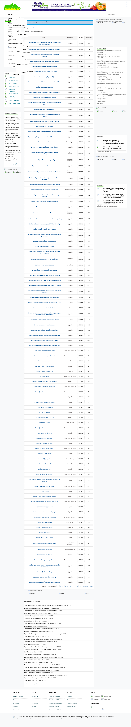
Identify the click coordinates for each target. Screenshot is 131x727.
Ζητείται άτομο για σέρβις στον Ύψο (44, 77)
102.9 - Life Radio (14, 100)
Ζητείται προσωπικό (44, 412)
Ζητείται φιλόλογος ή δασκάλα (44, 507)
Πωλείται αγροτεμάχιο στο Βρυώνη (44, 417)
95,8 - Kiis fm (13, 83)
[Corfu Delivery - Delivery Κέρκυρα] (91, 707)
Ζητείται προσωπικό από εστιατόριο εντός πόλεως (44, 61)
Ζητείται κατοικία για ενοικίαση (44, 474)
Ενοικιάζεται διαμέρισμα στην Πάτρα (45, 351)
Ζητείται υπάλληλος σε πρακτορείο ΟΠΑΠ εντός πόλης (44, 224)
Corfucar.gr (34, 706)
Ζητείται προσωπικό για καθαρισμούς (44, 325)
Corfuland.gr (35, 696)
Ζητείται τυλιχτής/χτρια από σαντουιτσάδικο (44, 66)
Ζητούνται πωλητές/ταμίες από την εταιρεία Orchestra (44, 49)
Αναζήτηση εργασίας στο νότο (44, 443)
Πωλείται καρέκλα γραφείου (44, 522)
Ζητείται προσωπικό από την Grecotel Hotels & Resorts (45, 285)
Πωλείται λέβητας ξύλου (44, 459)
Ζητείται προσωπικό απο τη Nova (44, 246)
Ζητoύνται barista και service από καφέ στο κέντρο (44, 297)
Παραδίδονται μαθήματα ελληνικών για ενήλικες (44, 190)
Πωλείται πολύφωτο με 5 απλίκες (45, 527)
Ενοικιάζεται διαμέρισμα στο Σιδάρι (44, 392)
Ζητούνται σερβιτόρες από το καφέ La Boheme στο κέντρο (44, 137)
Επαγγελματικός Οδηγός (55, 709)
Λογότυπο (15, 706)
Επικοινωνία (16, 709)
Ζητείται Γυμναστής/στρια (45, 433)
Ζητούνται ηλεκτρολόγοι (44, 453)
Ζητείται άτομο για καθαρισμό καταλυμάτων (44, 270)
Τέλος (91, 586)
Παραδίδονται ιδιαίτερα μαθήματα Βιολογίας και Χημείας (44, 582)
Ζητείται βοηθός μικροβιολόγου (44, 87)
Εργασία (70, 43)
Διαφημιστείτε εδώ (71, 706)
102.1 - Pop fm (13, 97)
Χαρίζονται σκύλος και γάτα (44, 464)
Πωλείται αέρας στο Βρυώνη (44, 555)
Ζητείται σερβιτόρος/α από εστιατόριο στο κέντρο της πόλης (45, 219)
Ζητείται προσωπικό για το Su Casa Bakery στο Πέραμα (45, 280)
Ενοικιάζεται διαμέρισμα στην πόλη (45, 160)
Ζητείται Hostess (44, 491)
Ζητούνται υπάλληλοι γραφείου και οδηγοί (45, 71)
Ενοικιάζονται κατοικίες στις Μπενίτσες (44, 213)
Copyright (69, 696)
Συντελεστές (16, 703)
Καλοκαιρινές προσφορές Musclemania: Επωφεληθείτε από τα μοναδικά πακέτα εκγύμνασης (113, 142)
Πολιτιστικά (100, 103)
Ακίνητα (70, 153)
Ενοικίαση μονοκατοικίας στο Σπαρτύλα (44, 356)
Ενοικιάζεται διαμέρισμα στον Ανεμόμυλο (44, 517)
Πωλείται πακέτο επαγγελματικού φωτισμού (44, 543)
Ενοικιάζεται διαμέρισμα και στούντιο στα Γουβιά (44, 501)
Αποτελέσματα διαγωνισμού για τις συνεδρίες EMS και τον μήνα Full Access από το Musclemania (114, 196)
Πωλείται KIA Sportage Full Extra (45, 371)
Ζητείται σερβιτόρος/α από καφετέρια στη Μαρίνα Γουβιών (44, 131)
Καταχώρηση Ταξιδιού (54, 706)
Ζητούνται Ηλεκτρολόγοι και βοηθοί (44, 366)
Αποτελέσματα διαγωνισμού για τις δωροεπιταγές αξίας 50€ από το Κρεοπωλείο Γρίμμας (114, 202)
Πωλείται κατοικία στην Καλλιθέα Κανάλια (44, 308)
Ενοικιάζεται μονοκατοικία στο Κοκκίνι (44, 386)
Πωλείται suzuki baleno (44, 361)
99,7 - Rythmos (13, 93)
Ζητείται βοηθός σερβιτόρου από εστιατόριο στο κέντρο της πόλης (42, 634)
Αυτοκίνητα (70, 265)
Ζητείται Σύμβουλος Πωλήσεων (44, 407)
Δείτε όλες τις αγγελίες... (12, 164)
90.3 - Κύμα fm (13, 80)
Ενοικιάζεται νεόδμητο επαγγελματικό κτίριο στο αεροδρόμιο (40, 657)
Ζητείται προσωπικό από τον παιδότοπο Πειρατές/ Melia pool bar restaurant (12, 119)
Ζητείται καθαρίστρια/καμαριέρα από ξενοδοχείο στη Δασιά (44, 303)
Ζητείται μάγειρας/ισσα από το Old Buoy (44, 577)
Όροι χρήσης (70, 699)
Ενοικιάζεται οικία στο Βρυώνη (44, 438)
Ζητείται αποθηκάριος (45, 532)
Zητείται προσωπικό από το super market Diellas (44, 320)
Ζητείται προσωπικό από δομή (44, 207)
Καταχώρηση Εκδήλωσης (55, 699)
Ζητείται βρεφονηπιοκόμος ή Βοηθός (44, 402)
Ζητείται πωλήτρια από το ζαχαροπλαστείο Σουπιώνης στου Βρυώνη (43, 675)
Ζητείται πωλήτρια (45, 397)
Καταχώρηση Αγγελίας (54, 696)
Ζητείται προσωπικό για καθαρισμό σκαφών (44, 166)
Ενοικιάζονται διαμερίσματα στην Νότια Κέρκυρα (44, 259)
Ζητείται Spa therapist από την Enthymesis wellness (45, 275)
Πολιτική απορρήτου (72, 703)
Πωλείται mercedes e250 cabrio (44, 265)
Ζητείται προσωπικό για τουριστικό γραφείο (44, 512)
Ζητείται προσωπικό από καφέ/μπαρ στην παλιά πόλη (44, 335)
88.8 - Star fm (13, 77)
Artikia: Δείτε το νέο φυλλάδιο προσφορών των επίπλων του (112, 147)
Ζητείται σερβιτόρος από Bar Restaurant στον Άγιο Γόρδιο (44, 82)
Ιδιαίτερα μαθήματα (70, 97)
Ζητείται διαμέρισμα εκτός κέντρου (44, 448)
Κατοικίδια (70, 464)
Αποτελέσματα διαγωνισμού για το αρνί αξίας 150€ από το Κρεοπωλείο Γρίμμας (114, 189)
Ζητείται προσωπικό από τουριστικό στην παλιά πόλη (44, 184)
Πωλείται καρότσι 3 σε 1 (44, 142)
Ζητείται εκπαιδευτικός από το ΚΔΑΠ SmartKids (44, 202)
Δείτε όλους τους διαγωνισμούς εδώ (107, 206)
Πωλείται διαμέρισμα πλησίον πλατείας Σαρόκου (44, 340)
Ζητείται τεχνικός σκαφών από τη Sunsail (44, 229)
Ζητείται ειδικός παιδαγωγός (44, 549)
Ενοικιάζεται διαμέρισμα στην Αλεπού (44, 560)
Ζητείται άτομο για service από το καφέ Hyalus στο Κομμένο (12, 129)
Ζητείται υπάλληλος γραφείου (44, 126)
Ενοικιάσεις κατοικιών (70, 351)
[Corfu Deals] (103, 709)
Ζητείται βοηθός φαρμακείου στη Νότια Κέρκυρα (44, 147)
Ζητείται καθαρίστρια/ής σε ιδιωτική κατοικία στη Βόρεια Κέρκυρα (42, 667)
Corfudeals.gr (35, 703)
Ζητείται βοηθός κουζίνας (44, 572)
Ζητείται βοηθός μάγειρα (44, 469)
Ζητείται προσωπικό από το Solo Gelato (44, 241)
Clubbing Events (101, 101)
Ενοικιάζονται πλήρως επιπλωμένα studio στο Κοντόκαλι (44, 172)
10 (80, 586)
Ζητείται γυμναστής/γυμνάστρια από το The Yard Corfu (44, 345)
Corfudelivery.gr (36, 699)
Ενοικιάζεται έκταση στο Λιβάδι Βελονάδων (44, 496)
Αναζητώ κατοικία (44, 376)
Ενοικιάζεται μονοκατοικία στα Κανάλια (44, 486)
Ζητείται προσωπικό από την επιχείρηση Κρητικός (44, 121)
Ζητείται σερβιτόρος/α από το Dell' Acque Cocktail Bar (44, 92)
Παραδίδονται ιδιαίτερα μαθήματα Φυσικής (45, 97)
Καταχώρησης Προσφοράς (55, 703)
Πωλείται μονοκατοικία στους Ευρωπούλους (44, 381)
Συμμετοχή (15, 699)
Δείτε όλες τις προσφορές (104, 151)
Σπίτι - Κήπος (70, 142)
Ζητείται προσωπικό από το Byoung (44, 109)
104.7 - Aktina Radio (14, 103)
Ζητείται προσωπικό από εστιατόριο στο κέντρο (44, 330)
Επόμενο (85, 586)
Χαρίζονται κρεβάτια (44, 422)
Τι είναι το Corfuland (18, 696)
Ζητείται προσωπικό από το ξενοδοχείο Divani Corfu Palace (40, 639)
